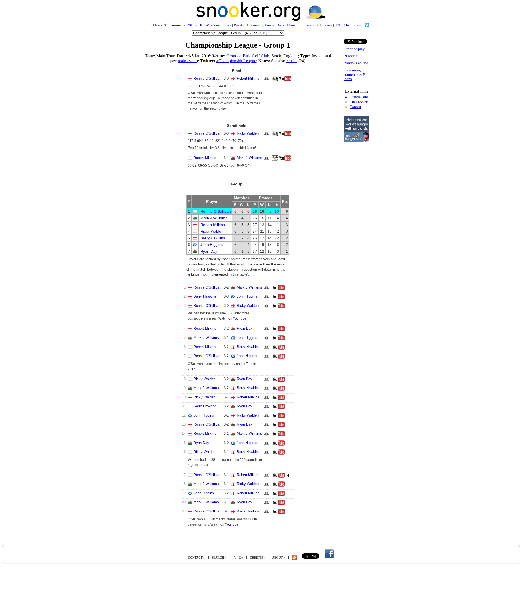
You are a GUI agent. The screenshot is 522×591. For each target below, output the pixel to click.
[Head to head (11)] (266, 399)
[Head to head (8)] (266, 135)
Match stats (352, 25)
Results (239, 25)
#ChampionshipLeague (236, 60)
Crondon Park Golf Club (247, 56)
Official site (359, 97)
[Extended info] (288, 476)
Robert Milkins (248, 78)
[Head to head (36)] (266, 408)
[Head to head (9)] (266, 417)
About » (278, 557)
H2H (338, 25)
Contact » (196, 557)
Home (157, 25)
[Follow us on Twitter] (367, 26)
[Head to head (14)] (266, 298)
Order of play (354, 49)
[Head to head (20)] (266, 160)
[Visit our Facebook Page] (329, 557)
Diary (280, 25)
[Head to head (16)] (266, 80)
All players (324, 25)
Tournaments (174, 25)
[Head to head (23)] (266, 289)
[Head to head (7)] (266, 349)
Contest (355, 107)
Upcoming (255, 25)
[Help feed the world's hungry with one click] (356, 140)
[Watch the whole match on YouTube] (286, 80)
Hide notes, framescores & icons (355, 74)
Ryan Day (208, 251)
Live (228, 25)
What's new (214, 25)
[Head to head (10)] (266, 330)
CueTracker (359, 102)
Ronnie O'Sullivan (207, 78)
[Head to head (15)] (266, 513)
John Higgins (211, 244)
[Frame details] (275, 80)
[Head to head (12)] (266, 495)
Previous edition (356, 63)
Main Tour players (300, 25)
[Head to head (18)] (266, 454)
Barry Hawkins (212, 238)
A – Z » (238, 557)
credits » (257, 557)
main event (187, 60)
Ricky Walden (248, 133)
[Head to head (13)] (266, 381)
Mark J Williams (249, 158)
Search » (219, 557)
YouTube (239, 318)
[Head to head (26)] (266, 358)
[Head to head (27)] (266, 339)
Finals (269, 25)
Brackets (350, 56)
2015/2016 (195, 25)
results (291, 60)
